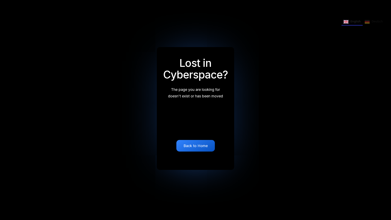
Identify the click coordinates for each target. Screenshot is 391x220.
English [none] (355, 21)
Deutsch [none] (377, 21)
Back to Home (195, 146)
